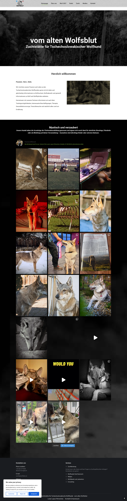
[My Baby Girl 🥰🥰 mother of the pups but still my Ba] (63, 295)
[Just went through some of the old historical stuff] (63, 169)
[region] (22, 488)
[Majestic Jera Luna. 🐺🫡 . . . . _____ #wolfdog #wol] (95, 211)
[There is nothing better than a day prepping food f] (31, 380)
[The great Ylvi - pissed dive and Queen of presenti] (95, 380)
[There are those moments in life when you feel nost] (63, 211)
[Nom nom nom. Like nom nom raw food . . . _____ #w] (63, 422)
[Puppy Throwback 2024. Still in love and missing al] (95, 337)
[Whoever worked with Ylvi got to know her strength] (95, 295)
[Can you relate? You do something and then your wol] (31, 169)
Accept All (34, 494)
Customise (11, 494)
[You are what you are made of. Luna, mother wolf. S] (31, 337)
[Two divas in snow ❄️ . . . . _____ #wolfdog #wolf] (31, 253)
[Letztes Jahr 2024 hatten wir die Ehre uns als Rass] (95, 253)
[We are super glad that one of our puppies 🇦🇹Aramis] (63, 253)
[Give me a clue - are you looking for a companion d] (31, 295)
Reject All (22, 494)
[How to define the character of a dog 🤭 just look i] (31, 211)
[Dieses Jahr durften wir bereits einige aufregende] (63, 337)
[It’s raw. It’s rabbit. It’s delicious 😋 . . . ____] (31, 422)
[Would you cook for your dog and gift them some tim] (63, 380)
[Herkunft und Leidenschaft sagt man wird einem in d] (95, 169)
